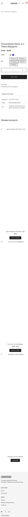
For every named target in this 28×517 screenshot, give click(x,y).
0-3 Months (11, 106)
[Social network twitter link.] (5, 511)
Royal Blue (14, 102)
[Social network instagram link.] (9, 511)
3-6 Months (15, 107)
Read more (15, 460)
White (19, 102)
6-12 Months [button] (13, 64)
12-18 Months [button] (22, 58)
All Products (8, 11)
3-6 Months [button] (22, 61)
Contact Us (3, 505)
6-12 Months (22, 107)
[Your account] (23, 3)
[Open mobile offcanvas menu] (2, 3)
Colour (3, 54)
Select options (15, 237)
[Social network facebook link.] (1, 511)
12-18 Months (18, 106)
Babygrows (14, 11)
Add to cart (14, 77)
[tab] (14, 94)
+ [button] (22, 70)
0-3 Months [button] (13, 58)
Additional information (7, 94)
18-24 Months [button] (14, 61)
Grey (10, 102)
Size (2, 61)
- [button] (5, 70)
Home (2, 11)
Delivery (3, 500)
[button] (11, 55)
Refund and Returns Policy (7, 502)
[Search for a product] (19, 3)
